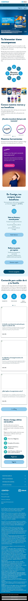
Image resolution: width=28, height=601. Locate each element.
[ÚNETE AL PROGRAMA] (25, 478)
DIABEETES (4, 301)
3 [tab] (15, 28)
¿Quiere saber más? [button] (14, 596)
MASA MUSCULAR (23, 301)
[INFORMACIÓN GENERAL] (25, 481)
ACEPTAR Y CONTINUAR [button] (14, 599)
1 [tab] (12, 28)
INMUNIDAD (14, 301)
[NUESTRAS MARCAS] (25, 475)
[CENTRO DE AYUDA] (25, 484)
